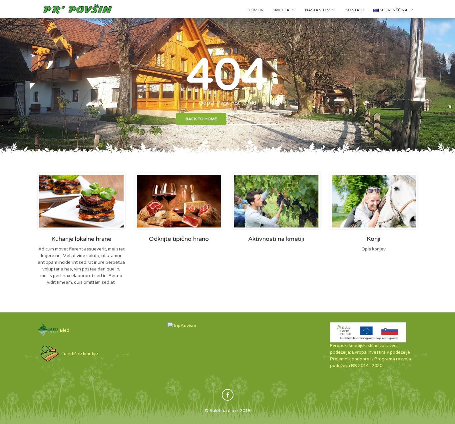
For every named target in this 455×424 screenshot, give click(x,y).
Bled (64, 330)
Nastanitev (318, 10)
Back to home (201, 119)
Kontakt (354, 10)
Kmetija (281, 10)
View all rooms (253, 119)
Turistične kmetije (79, 353)
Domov (255, 10)
